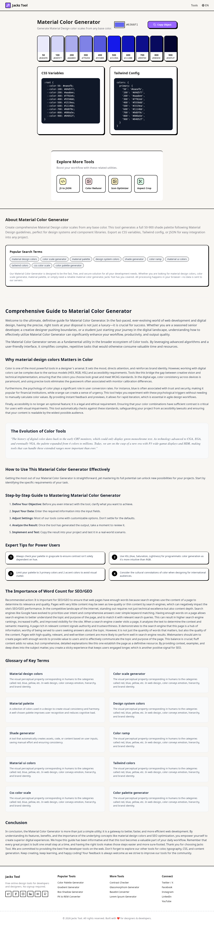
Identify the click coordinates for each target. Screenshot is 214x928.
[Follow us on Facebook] (16, 894)
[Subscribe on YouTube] (38, 894)
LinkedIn (167, 896)
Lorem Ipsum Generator (123, 896)
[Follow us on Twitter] (8, 894)
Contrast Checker (119, 882)
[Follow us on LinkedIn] (30, 894)
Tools (194, 5)
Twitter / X (167, 882)
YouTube (166, 901)
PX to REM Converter (69, 896)
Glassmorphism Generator (124, 887)
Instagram (168, 891)
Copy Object (164, 24)
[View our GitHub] (45, 894)
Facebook (167, 887)
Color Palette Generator (71, 882)
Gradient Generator (68, 887)
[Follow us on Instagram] (23, 894)
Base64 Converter (119, 891)
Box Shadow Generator (70, 891)
